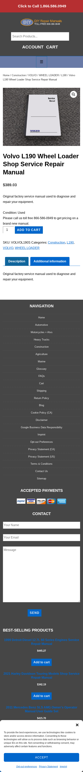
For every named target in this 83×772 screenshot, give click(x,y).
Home (6, 75)
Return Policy (41, 398)
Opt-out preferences (26, 766)
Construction (19, 75)
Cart (52, 47)
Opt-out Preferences (41, 441)
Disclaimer (41, 420)
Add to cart (29, 230)
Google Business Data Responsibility (41, 427)
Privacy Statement (48, 766)
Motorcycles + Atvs (42, 332)
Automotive (41, 324)
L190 (64, 75)
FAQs (41, 376)
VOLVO (32, 75)
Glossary (41, 368)
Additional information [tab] (50, 261)
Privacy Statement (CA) (41, 449)
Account (32, 47)
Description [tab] (16, 261)
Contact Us (41, 471)
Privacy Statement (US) (41, 456)
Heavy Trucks (41, 339)
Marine (41, 361)
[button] (77, 725)
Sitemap (41, 478)
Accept (41, 757)
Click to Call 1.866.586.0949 (42, 6)
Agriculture (41, 354)
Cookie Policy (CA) (41, 412)
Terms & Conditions (41, 463)
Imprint (63, 766)
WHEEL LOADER (49, 75)
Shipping (41, 390)
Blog (41, 405)
